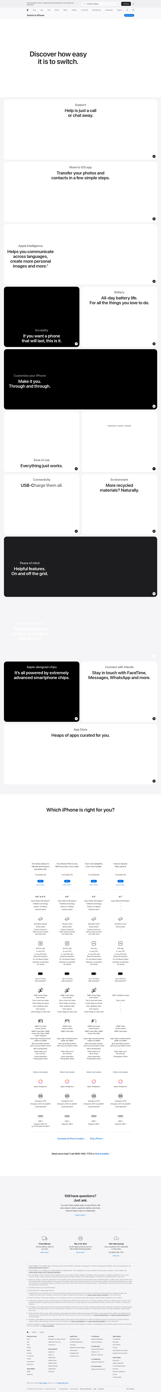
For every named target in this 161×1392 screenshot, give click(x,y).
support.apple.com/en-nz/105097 (98, 1295)
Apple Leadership (118, 1363)
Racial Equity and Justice (120, 1350)
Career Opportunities (119, 1366)
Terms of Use (74, 1389)
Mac (28, 1342)
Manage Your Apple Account (56, 1339)
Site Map (101, 1389)
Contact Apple (117, 1377)
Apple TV (51, 1355)
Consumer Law (74, 1356)
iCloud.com (51, 1345)
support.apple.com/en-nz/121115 (39, 1267)
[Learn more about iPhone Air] (67, 836)
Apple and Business (97, 1339)
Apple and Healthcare (97, 1362)
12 (72, 981)
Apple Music (52, 1357)
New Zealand (130, 1389)
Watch (29, 1350)
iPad (28, 1345)
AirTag (29, 1359)
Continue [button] (126, 4)
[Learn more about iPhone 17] (94, 836)
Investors (115, 1369)
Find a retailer (43, 1383)
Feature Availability (48, 1326)
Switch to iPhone (35, 15)
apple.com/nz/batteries (101, 1315)
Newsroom (116, 1360)
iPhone (29, 1347)
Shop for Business (96, 1342)
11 (45, 981)
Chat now (115, 1256)
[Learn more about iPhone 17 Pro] (40, 836)
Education (116, 1342)
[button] (101, 4)
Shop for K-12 (95, 1352)
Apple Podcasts (53, 1366)
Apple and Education (97, 1349)
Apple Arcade (52, 1360)
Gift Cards (30, 1364)
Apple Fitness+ (52, 1363)
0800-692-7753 (63, 1383)
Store (28, 1339)
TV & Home (30, 1356)
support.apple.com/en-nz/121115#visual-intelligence (45, 1272)
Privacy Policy (63, 1389)
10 (49, 901)
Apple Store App (75, 1339)
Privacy (115, 1347)
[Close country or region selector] (133, 4)
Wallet (29, 1371)
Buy (40, 881)
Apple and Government (98, 1369)
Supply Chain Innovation (120, 1353)
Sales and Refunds (85, 1389)
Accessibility (116, 1339)
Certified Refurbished (76, 1342)
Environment (116, 1345)
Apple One (51, 1352)
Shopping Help (74, 1353)
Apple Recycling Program (77, 1347)
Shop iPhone (129, 15)
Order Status (74, 1350)
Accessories (30, 1361)
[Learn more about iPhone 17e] (120, 836)
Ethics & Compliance (119, 1371)
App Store (51, 1371)
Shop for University (97, 1355)
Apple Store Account (54, 1342)
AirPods (29, 1353)
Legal (94, 1389)
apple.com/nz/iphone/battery (120, 1315)
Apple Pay (30, 1374)
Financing (73, 1345)
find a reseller (102, 1153)
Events (115, 1374)
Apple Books (52, 1369)
